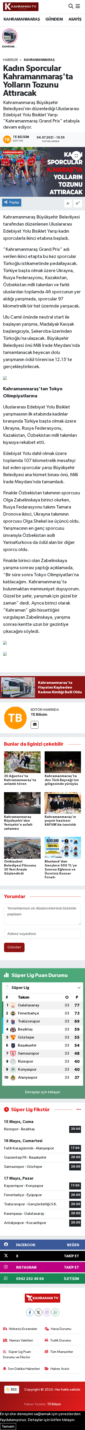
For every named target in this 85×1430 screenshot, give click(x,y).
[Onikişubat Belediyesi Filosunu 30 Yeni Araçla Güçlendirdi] (22, 848)
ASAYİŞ (74, 19)
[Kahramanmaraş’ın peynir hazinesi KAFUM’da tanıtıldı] (63, 803)
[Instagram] (47, 1312)
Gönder (14, 947)
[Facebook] (30, 1312)
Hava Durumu (61, 1329)
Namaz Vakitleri (21, 1340)
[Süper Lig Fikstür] (78, 1110)
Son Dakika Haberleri (24, 1369)
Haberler (10, 60)
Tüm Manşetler (61, 1352)
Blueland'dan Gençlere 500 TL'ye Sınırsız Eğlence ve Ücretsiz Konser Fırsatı (61, 869)
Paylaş (14, 202)
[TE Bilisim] (15, 718)
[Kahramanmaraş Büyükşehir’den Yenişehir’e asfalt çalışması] (22, 803)
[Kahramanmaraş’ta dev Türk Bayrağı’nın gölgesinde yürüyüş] (63, 762)
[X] (38, 1312)
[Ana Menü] (78, 7)
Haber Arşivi (60, 1369)
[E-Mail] (34, 725)
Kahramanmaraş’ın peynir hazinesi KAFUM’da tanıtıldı (60, 821)
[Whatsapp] (55, 1312)
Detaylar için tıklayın (42, 1092)
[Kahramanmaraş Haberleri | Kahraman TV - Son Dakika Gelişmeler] (20, 6)
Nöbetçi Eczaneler (23, 1329)
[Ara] (70, 7)
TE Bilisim (39, 714)
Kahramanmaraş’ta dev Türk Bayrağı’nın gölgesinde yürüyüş (62, 780)
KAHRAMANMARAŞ (22, 19)
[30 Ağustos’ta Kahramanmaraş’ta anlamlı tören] (22, 762)
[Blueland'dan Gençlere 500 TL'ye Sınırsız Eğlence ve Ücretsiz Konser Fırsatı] (63, 848)
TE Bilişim (54, 1404)
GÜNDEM (54, 19)
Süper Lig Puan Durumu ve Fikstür (17, 1354)
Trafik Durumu (60, 1340)
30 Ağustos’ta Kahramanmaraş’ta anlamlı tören (20, 780)
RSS (13, 1389)
